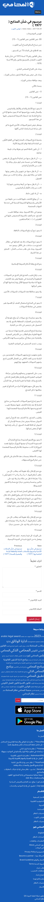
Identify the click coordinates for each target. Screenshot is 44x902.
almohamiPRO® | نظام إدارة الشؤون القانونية (27, 755)
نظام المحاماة (12, 690)
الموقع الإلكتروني (35, 609)
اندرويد (7, 656)
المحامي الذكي (21, 650)
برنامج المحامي (35, 666)
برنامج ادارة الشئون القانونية (15, 659)
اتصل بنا (41, 736)
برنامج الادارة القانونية (38, 663)
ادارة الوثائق (19, 641)
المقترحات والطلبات (37, 841)
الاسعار (41, 887)
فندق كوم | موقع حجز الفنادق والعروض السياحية (26, 782)
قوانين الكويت (15, 29)
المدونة (41, 805)
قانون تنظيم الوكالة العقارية (37, 686)
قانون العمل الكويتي (10, 683)
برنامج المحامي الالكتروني (20, 667)
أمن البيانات (39, 848)
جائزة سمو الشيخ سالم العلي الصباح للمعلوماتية (17, 680)
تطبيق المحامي (35, 676)
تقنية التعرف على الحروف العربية (18, 676)
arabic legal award (11, 636)
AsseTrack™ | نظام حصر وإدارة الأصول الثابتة (27, 762)
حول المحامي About (36, 845)
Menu (37, 12)
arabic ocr (24, 636)
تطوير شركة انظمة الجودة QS (34, 896)
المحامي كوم (32, 655)
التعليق (38, 566)
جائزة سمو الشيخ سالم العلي (37, 680)
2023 (37, 636)
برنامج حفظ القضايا (22, 671)
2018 (42, 636)
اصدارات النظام (38, 837)
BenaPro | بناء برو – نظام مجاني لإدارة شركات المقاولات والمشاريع (24, 770)
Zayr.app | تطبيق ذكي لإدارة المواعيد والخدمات (27, 786)
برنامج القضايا (9, 663)
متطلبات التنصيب (37, 871)
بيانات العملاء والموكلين (11, 671)
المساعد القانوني (22, 656)
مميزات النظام (39, 821)
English (41, 833)
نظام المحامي (28, 693)
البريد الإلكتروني (35, 600)
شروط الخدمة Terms (36, 864)
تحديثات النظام (38, 813)
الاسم (39, 591)
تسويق (3, 671)
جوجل (3, 680)
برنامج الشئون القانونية (27, 663)
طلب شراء (40, 868)
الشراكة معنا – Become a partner (31, 856)
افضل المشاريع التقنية (12, 646)
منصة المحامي (24, 690)
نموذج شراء (40, 875)
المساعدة (40, 809)
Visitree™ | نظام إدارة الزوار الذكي (32, 749)
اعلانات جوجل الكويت (23, 646)
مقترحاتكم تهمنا (38, 879)
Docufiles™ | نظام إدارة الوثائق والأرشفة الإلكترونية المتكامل (22, 742)
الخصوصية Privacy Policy (34, 852)
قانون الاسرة (24, 683)
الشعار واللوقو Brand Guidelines (32, 860)
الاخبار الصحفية (38, 797)
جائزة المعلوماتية (5, 676)
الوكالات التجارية (14, 656)
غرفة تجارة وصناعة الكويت (37, 683)
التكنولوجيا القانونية (37, 801)
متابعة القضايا (13, 686)
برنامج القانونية (17, 663)
